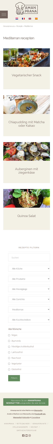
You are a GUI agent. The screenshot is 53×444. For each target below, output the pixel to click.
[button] (4, 14)
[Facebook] (23, 435)
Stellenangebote (20, 427)
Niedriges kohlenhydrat (22, 346)
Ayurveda (16, 340)
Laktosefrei (17, 352)
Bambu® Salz (40, 414)
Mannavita (38, 410)
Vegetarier (16, 363)
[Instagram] (30, 435)
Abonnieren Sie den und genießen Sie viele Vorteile (25, 401)
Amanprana (9, 424)
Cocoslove (35, 417)
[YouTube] (26, 435)
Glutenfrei (16, 369)
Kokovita (26, 417)
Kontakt (34, 427)
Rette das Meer (23, 424)
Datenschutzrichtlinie (26, 430)
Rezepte (20, 26)
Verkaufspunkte (39, 424)
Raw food (16, 357)
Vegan (14, 335)
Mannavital (17, 417)
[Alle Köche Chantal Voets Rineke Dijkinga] (29, 269)
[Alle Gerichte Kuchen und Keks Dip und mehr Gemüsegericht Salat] (29, 299)
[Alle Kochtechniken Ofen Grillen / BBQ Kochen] (29, 320)
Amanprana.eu (9, 26)
